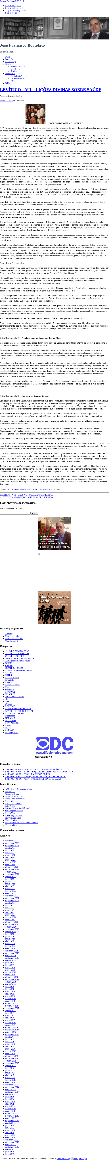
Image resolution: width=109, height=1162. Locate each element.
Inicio (7, 57)
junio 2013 (9, 1128)
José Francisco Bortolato (22, 45)
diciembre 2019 (11, 951)
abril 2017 (9, 1018)
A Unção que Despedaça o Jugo (18, 789)
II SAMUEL (10, 694)
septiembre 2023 (12, 845)
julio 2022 (9, 879)
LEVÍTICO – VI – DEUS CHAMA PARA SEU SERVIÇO (27, 497)
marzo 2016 (10, 1049)
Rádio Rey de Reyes (14, 815)
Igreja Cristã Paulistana (15, 799)
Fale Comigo (10, 61)
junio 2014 (9, 1099)
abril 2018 (9, 994)
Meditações (15, 69)
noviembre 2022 (12, 869)
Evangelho (9, 680)
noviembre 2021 (12, 898)
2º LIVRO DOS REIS (14, 656)
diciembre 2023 (11, 841)
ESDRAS (9, 673)
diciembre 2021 (11, 896)
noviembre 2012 (12, 1142)
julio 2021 (9, 905)
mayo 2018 (10, 991)
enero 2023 (10, 864)
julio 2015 (9, 1068)
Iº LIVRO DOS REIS (14, 696)
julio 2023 (9, 850)
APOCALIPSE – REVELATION (19, 658)
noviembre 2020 (12, 924)
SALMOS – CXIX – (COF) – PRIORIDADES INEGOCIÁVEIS (33, 779)
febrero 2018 (10, 998)
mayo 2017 (10, 1015)
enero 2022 (10, 893)
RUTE (8, 728)
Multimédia (10, 73)
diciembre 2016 (11, 1027)
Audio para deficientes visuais (17, 661)
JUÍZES (8, 704)
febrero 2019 (10, 972)
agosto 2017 (10, 1010)
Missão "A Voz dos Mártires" (17, 808)
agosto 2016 (10, 1037)
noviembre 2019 (12, 953)
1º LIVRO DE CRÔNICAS (17, 651)
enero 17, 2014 (6, 101)
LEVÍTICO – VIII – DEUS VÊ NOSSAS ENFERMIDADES (26, 495)
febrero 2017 (10, 1022)
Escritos (8, 64)
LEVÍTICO (30, 489)
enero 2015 (10, 1082)
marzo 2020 (10, 943)
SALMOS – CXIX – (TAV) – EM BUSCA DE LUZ (27, 774)
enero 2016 (10, 1053)
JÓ (6, 699)
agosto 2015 (10, 1065)
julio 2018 (9, 987)
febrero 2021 (10, 917)
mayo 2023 (10, 855)
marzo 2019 (10, 970)
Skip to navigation (13, 6)
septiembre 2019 (12, 958)
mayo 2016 (10, 1044)
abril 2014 (9, 1104)
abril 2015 (9, 1075)
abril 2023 (9, 857)
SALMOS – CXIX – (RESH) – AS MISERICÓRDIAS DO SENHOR (35, 776)
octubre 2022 (10, 872)
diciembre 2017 (11, 1003)
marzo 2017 (10, 1020)
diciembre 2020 (11, 922)
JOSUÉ (8, 701)
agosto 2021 (10, 903)
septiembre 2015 (12, 1063)
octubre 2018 (10, 982)
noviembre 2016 (12, 1030)
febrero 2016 (10, 1051)
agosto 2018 (10, 984)
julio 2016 (9, 1039)
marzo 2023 (10, 860)
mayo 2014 (10, 1101)
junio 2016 (9, 1042)
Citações (8, 665)
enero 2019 (10, 975)
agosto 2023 (10, 848)
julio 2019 (9, 963)
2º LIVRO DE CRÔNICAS (17, 653)
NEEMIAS (10, 718)
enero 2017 (10, 1025)
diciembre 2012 (11, 1140)
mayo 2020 (10, 939)
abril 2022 (9, 886)
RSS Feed (19, 1)
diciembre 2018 (11, 977)
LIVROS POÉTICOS (14, 713)
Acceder (8, 634)
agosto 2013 (10, 1123)
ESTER (8, 675)
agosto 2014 (10, 1094)
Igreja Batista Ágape (13, 796)
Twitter (3, 1)
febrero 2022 (10, 891)
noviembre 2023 (12, 843)
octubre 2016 (10, 1032)
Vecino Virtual (11, 825)
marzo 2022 (10, 888)
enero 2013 (10, 1137)
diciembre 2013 (11, 1113)
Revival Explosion (13, 818)
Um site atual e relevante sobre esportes (21, 822)
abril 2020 (9, 941)
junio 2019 (9, 965)
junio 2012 (9, 1154)
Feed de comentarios (14, 638)
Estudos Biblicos (18, 66)
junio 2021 (9, 908)
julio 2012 (9, 1152)
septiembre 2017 (12, 1008)
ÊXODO (9, 682)
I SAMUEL (10, 692)
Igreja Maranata (11, 801)
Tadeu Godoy (11, 820)
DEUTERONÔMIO (14, 668)
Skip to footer (11, 13)
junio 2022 (9, 881)
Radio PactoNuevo (19, 76)
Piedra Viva (10, 813)
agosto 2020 (10, 931)
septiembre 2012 (12, 1147)
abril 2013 (9, 1132)
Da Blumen (10, 791)
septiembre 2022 (12, 874)
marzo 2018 (10, 996)
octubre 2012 (10, 1144)
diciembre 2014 (11, 1085)
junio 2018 (9, 989)
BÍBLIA (10, 489)
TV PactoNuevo (17, 78)
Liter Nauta (10, 806)
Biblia (7, 83)
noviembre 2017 (12, 1006)
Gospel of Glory (12, 794)
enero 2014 (10, 1111)
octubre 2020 (10, 927)
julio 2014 (9, 1097)
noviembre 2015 (12, 1058)
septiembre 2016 (12, 1034)
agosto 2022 (10, 876)
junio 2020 (9, 936)
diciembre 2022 (11, 867)
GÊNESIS (9, 689)
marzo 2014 (10, 1106)
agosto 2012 (10, 1149)
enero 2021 (10, 920)
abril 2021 (9, 912)
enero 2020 (10, 948)
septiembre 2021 (12, 900)
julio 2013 (9, 1125)
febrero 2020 (10, 946)
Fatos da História (12, 685)
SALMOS (9, 730)
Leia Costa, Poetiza (13, 803)
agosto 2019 (10, 960)
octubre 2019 (10, 955)
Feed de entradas (12, 636)
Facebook (11, 1)
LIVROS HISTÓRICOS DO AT (19, 711)
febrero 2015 (10, 1080)
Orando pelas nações (14, 811)
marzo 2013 (10, 1135)
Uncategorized (11, 732)
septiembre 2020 (12, 929)
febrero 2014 (10, 1109)
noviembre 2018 (12, 979)
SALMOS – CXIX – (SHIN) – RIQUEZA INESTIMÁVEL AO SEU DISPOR (39, 772)
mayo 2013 (10, 1130)
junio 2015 (9, 1070)
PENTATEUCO (49, 489)
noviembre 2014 (12, 1087)
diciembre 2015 (11, 1056)
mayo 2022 (10, 884)
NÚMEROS (10, 720)
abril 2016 (9, 1046)
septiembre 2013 (12, 1120)
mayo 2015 (10, 1073)
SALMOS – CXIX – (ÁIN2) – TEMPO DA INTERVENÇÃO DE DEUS (37, 769)
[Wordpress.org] (79, 1158)
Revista (14, 71)
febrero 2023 (10, 862)
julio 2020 (9, 934)
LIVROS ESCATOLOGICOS (18, 708)
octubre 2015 (10, 1061)
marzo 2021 (10, 915)
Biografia (9, 59)
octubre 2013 (10, 1118)
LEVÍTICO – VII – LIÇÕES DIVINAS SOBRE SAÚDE (50, 89)
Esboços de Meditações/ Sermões (19, 670)
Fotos (13, 81)
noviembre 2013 (12, 1116)
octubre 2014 (10, 1089)
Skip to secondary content (16, 10)
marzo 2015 (10, 1077)
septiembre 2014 (12, 1092)
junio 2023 (9, 853)
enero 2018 (10, 1001)
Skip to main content (14, 8)
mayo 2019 (10, 967)
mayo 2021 (10, 910)
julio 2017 (9, 1013)
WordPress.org (11, 641)
